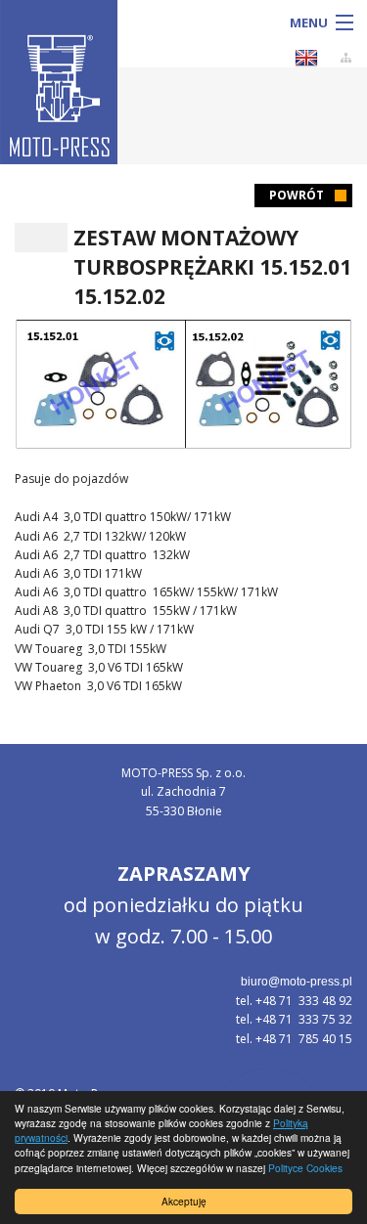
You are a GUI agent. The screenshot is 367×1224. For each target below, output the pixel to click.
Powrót (296, 195)
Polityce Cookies (305, 1167)
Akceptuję (183, 1201)
